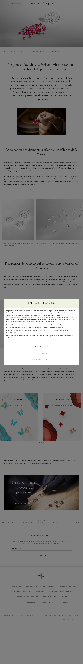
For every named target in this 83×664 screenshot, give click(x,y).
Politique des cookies (34, 327)
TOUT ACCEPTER (41, 347)
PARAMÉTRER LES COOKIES (41, 360)
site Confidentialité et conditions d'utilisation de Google (24, 317)
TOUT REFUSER (41, 353)
